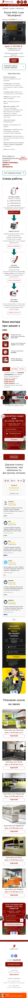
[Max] (15, 692)
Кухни (12, 8)
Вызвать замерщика (14, 246)
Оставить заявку (14, 212)
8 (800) (14, 960)
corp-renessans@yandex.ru (14, 967)
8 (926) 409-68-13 (15, 205)
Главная (5, 8)
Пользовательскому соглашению (13, 445)
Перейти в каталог (14, 312)
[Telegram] (12, 692)
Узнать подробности (23, 158)
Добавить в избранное (14, 978)
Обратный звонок (14, 964)
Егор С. (10, 560)
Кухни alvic (20, 8)
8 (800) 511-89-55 (15, 201)
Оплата (21, 369)
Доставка (15, 369)
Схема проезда (14, 974)
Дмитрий (10, 600)
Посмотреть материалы (14, 457)
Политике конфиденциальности (13, 444)
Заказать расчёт (14, 60)
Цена (5, 369)
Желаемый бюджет (15, 433)
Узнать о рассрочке (14, 280)
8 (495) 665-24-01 (14, 203)
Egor (9, 541)
